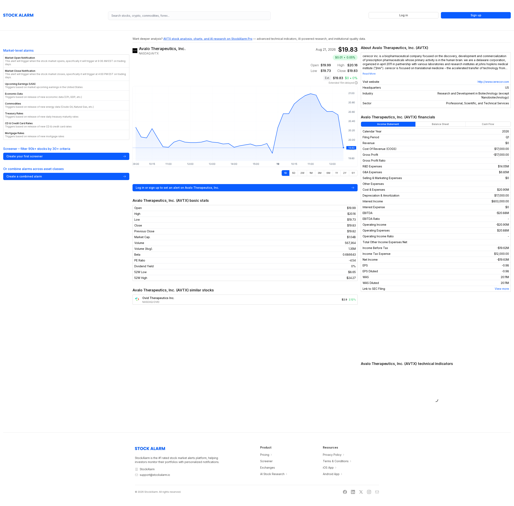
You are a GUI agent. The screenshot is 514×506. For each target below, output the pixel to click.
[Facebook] (345, 492)
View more (502, 288)
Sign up (476, 15)
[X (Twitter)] (361, 492)
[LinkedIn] (353, 492)
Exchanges (267, 467)
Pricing (264, 454)
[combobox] (189, 15)
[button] (66, 61)
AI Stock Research (272, 474)
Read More (369, 73)
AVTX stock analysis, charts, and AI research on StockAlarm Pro (207, 38)
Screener (266, 461)
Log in (403, 15)
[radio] (285, 173)
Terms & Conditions (336, 461)
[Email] (377, 492)
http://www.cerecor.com (493, 81)
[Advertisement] (436, 326)
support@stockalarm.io (155, 474)
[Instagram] (369, 492)
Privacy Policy (332, 454)
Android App (331, 474)
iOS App (328, 467)
